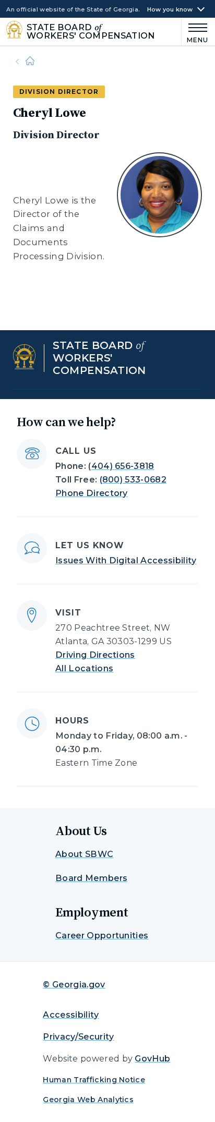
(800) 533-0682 (133, 480)
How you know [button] (170, 9)
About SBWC (84, 854)
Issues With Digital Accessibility (126, 560)
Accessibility (71, 1015)
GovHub (152, 1059)
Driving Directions (95, 655)
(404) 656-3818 (121, 466)
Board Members (91, 878)
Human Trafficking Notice (94, 1079)
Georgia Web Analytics (88, 1099)
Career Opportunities (101, 935)
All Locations (84, 668)
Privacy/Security (78, 1037)
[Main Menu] (195, 31)
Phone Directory (91, 493)
